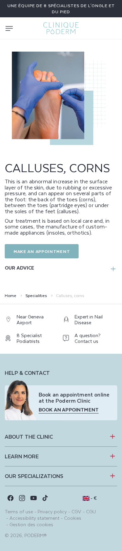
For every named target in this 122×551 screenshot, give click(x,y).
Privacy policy (52, 511)
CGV (76, 511)
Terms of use (19, 511)
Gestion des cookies (31, 524)
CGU (91, 511)
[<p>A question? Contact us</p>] (90, 340)
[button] (9, 28)
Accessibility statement (34, 518)
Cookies (72, 518)
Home (10, 295)
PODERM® (35, 535)
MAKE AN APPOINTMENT (42, 251)
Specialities (36, 295)
